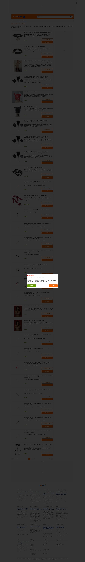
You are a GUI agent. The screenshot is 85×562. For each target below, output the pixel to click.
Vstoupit (31, 285)
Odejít (53, 285)
